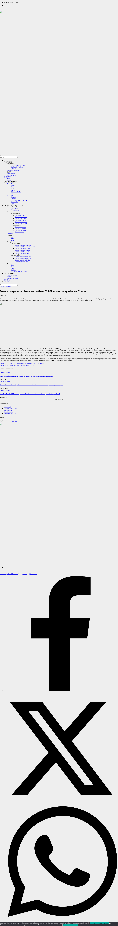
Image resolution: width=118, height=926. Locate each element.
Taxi (12, 240)
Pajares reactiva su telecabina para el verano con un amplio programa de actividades (26, 376)
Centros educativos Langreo (23, 257)
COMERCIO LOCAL (10, 408)
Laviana (13, 198)
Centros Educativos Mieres (22, 250)
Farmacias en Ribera (21, 223)
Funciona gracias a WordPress (9, 574)
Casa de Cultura (12, 275)
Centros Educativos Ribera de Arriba (25, 247)
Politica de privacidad (10, 413)
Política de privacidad (102, 923)
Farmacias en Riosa (20, 220)
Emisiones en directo (13, 170)
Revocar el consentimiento (70, 925)
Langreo (13, 197)
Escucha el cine (11, 175)
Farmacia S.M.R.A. (20, 230)
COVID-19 (7, 280)
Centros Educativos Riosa (22, 248)
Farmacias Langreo (20, 227)
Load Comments (59, 399)
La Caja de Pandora (17, 167)
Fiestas (9, 276)
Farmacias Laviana (20, 228)
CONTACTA (8, 281)
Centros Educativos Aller (22, 252)
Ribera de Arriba (16, 192)
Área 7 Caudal (15, 208)
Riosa (12, 193)
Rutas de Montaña (12, 278)
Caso (12, 203)
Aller (12, 188)
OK (91, 923)
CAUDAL (10, 183)
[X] (61, 805)
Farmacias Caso (19, 232)
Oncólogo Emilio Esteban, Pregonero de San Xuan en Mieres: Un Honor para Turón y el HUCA (30, 394)
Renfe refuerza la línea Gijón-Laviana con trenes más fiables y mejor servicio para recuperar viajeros (31, 385)
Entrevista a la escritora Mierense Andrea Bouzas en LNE (17, 365)
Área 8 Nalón (15, 210)
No (94, 923)
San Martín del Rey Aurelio (19, 200)
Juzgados (10, 233)
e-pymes (14, 421)
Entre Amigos (11, 173)
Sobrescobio (14, 202)
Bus (12, 237)
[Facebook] (61, 690)
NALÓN (10, 195)
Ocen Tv (13, 168)
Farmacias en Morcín (21, 222)
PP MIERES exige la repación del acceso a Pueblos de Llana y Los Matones (22, 363)
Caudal (9, 178)
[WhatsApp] (61, 920)
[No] (110, 923)
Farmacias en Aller (20, 215)
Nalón (9, 180)
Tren (12, 238)
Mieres (13, 185)
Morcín (13, 190)
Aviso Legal (7, 407)
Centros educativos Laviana (23, 258)
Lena (12, 187)
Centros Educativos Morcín (23, 245)
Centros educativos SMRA (22, 260)
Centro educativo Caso (21, 261)
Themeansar (33, 574)
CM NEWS (7, 177)
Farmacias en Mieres (21, 217)
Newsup (24, 574)
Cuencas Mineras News (18, 165)
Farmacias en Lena (20, 218)
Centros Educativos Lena (22, 253)
